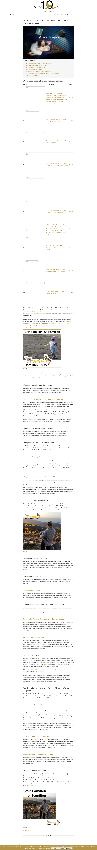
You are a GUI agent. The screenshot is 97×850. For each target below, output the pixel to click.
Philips (32, 327)
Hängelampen (44, 311)
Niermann (39, 327)
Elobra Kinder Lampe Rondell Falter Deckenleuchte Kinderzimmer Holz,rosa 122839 (56, 247)
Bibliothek (68, 14)
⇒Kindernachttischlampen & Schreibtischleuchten (38, 71)
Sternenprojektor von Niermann (35, 637)
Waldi (24, 327)
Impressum (21, 844)
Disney (28, 327)
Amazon (71, 97)
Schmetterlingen (27, 325)
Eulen (71, 491)
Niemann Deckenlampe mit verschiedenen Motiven (43, 399)
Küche (48, 14)
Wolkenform (67, 321)
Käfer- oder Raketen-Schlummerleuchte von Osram (43, 619)
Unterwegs (19, 14)
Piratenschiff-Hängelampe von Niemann (39, 457)
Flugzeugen (35, 325)
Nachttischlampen (28, 313)
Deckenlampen (34, 311)
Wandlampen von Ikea (32, 590)
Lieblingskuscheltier (44, 662)
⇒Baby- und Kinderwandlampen (34, 69)
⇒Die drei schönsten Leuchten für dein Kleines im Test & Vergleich (42, 73)
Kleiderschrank (29, 14)
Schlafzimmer (40, 14)
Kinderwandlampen (40, 313)
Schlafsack (70, 413)
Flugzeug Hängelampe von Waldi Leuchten (40, 477)
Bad (54, 14)
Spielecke (60, 14)
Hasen (67, 323)
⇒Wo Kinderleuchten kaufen (33, 75)
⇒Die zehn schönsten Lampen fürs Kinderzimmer (38, 63)
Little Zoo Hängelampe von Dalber (36, 736)
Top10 (12, 14)
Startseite (13, 844)
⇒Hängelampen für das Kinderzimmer (35, 67)
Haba (71, 325)
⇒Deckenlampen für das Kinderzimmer (36, 65)
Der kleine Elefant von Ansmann (35, 705)
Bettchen (61, 466)
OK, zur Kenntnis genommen (58, 848)
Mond (55, 323)
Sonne (52, 323)
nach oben (26, 830)
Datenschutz (30, 844)
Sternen (62, 323)
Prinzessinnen (29, 493)
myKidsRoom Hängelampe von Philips (38, 754)
